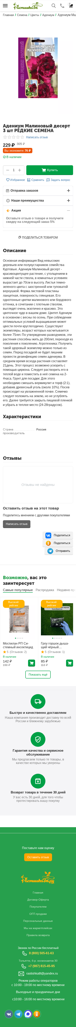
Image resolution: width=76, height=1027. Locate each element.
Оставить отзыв (38, 857)
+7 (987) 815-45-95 (41, 966)
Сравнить (37, 179)
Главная (38, 892)
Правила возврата (38, 935)
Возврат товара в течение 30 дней (38, 792)
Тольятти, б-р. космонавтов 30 (38, 960)
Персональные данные (38, 920)
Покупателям (38, 906)
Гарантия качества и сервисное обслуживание (38, 752)
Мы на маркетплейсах (38, 928)
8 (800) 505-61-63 (41, 953)
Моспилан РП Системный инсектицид (18, 645)
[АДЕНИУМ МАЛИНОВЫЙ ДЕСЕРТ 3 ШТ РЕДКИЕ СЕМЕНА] (38, 68)
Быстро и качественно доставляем (38, 713)
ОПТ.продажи (38, 913)
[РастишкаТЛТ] (27, 5)
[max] (28, 1014)
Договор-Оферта (38, 899)
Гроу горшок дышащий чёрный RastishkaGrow (55, 645)
